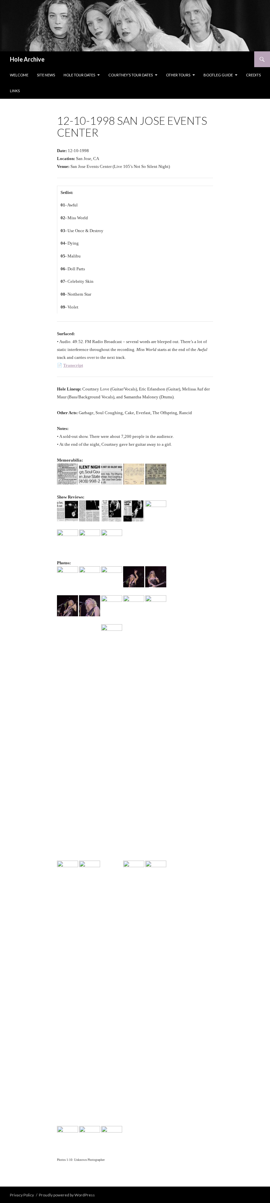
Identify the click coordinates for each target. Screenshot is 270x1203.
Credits (253, 75)
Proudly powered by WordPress (67, 1194)
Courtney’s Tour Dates (130, 75)
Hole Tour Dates (79, 75)
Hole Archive (27, 59)
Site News (46, 75)
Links (15, 91)
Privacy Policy (22, 1194)
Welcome (19, 75)
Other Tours (178, 75)
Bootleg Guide (218, 75)
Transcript (73, 365)
